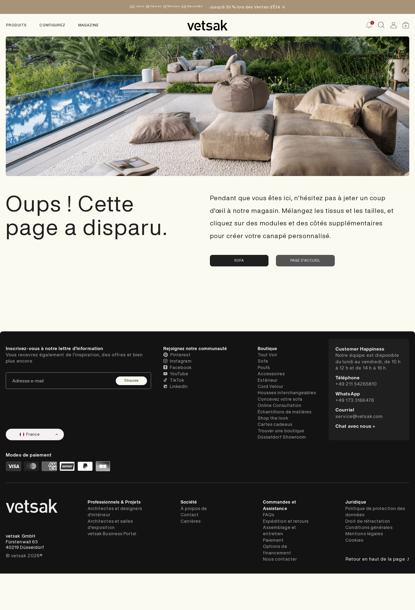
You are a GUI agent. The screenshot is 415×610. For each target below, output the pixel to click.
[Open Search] (381, 25)
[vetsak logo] (207, 25)
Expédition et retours (286, 521)
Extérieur (268, 380)
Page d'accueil (305, 260)
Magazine (88, 25)
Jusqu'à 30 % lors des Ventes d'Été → (247, 7)
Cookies (354, 540)
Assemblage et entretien (279, 530)
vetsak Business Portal (112, 533)
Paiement (273, 540)
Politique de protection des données (375, 511)
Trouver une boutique (281, 430)
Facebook (181, 367)
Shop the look (273, 418)
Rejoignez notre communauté (195, 348)
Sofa (239, 260)
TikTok (177, 380)
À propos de (194, 508)
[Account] (393, 25)
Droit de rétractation (367, 521)
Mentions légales (364, 533)
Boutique (267, 348)
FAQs (268, 514)
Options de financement (277, 549)
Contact (190, 514)
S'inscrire (131, 380)
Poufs (264, 367)
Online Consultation (280, 405)
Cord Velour (271, 386)
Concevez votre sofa (280, 399)
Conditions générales (369, 527)
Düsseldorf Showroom (282, 437)
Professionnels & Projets (114, 502)
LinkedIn (179, 386)
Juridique (355, 502)
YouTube (179, 373)
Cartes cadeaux (275, 424)
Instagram (181, 361)
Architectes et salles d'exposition (110, 524)
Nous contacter (280, 559)
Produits (16, 25)
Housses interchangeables (287, 392)
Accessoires (271, 373)
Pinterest (180, 354)
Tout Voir (268, 354)
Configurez (52, 25)
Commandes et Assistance (279, 505)
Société (189, 502)
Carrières (191, 521)
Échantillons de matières (285, 412)
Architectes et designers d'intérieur (115, 511)
